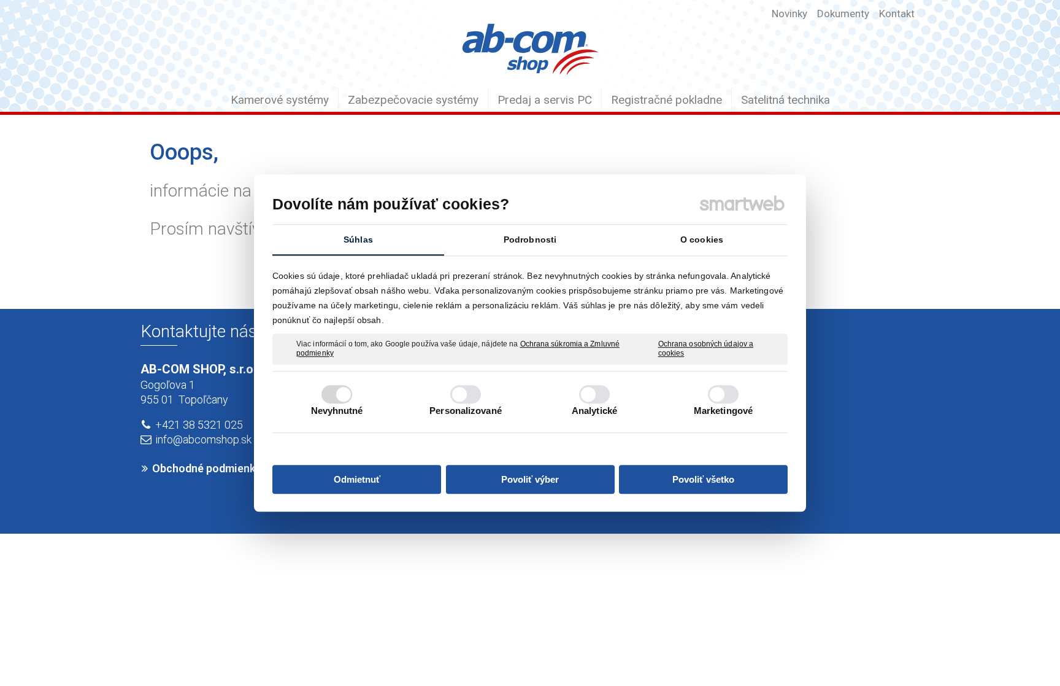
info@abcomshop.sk (203, 439)
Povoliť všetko (703, 479)
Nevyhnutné (337, 410)
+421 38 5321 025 (199, 424)
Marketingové (723, 410)
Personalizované (465, 410)
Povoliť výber (530, 479)
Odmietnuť (357, 479)
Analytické (594, 410)
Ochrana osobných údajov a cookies (706, 349)
